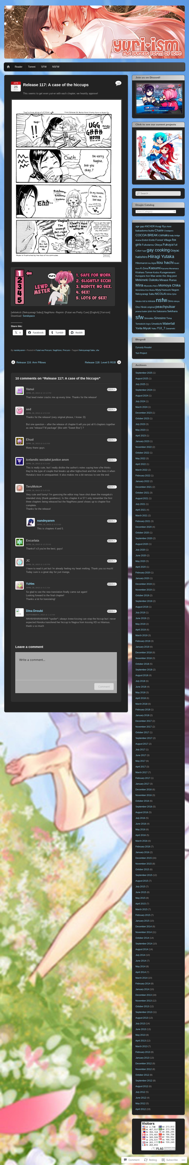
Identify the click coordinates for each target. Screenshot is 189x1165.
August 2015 (141, 881)
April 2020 (140, 567)
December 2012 (143, 1063)
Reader (18, 66)
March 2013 (141, 1046)
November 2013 (143, 1000)
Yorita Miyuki (143, 328)
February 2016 (142, 846)
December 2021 (143, 487)
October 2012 (142, 1075)
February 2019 (142, 641)
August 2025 (141, 378)
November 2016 (143, 795)
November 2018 (143, 658)
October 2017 (142, 732)
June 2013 (140, 1029)
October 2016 (142, 801)
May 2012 (140, 1103)
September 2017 (143, 738)
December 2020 (143, 527)
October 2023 (142, 418)
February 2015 (142, 915)
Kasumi (155, 268)
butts (151, 230)
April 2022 (140, 464)
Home (8, 67)
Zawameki (170, 328)
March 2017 (141, 772)
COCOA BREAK (146, 235)
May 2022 (140, 458)
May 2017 (140, 761)
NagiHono (57, 350)
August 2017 (141, 744)
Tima (169, 318)
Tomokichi (140, 324)
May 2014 (140, 966)
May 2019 (140, 624)
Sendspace (29, 315)
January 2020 (142, 578)
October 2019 (142, 595)
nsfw (161, 300)
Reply (112, 390)
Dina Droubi (34, 610)
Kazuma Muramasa (170, 268)
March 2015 (141, 909)
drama (138, 240)
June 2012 (140, 1098)
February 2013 (142, 1052)
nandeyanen (19, 350)
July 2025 (140, 384)
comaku (163, 235)
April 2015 (140, 903)
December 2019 (143, 584)
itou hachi (165, 262)
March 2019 (141, 635)
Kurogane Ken (142, 276)
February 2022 (142, 475)
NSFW (55, 66)
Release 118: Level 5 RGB (100, 362)
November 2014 (143, 932)
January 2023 (142, 441)
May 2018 (140, 692)
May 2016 (140, 829)
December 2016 (143, 789)
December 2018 (143, 652)
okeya (176, 301)
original (151, 307)
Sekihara (172, 311)
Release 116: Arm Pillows (31, 362)
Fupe (144, 251)
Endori (145, 240)
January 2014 (142, 989)
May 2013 (140, 1035)
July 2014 (140, 955)
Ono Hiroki (141, 307)
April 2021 (140, 510)
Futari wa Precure (44, 350)
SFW (44, 66)
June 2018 (140, 687)
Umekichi (156, 323)
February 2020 (142, 572)
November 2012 (143, 1069)
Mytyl (158, 289)
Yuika (154, 328)
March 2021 (141, 515)
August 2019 (141, 607)
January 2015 (142, 921)
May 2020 (140, 561)
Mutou (152, 290)
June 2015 (140, 892)
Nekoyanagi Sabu (87, 350)
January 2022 (142, 481)
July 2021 (140, 504)
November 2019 (143, 589)
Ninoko (138, 301)
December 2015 (143, 858)
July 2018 (140, 681)
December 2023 (143, 413)
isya (153, 262)
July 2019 (140, 612)
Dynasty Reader (143, 347)
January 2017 (142, 784)
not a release (148, 301)
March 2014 (141, 978)
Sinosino (160, 318)
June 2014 (140, 961)
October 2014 (142, 938)
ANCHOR (150, 226)
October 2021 (142, 492)
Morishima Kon (142, 290)
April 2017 (140, 766)
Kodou (156, 272)
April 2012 (140, 1109)
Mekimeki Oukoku (147, 280)
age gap (139, 226)
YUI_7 (161, 328)
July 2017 (140, 749)
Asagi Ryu (160, 226)
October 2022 (142, 452)
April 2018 (140, 698)
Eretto (152, 240)
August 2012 (141, 1086)
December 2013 (143, 995)
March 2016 (141, 841)
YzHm (30, 583)
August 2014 (141, 949)
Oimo (170, 301)
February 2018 (142, 709)
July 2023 (140, 424)
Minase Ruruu (167, 280)
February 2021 (142, 521)
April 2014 (140, 972)
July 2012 (140, 1092)
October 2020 (142, 532)
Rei (154, 311)
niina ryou (171, 294)
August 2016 (141, 812)
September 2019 (143, 601)
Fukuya (168, 244)
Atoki (169, 226)
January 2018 (142, 715)
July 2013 (140, 1023)
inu (149, 263)
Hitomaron (141, 262)
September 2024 (143, 390)
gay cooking (158, 250)
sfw (97, 350)
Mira (139, 285)
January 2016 (142, 852)
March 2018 (141, 704)
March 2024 (141, 407)
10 (118, 83)
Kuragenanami (167, 272)
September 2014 (143, 943)
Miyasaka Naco (151, 286)
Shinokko (149, 318)
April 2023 (140, 435)
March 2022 (141, 470)
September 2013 (143, 1012)
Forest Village (163, 239)
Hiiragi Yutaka (161, 256)
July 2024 (140, 401)
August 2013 (141, 1018)
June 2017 (140, 755)
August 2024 (141, 395)
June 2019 (140, 618)
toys (148, 324)
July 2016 (140, 818)
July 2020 (140, 550)
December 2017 (143, 721)
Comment (104, 686)
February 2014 (142, 983)
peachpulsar (165, 307)
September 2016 (143, 806)
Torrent (31, 66)
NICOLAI (160, 293)
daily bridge (175, 235)
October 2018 (142, 664)
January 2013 (142, 1058)
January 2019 (142, 647)
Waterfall (169, 323)
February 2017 (142, 778)
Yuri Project (141, 353)
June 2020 (140, 555)
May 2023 (140, 430)
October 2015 (142, 869)
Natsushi (166, 290)
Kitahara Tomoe (143, 272)
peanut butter (141, 311)
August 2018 (141, 675)
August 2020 (141, 544)
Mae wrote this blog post (164, 276)
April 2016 (140, 835)
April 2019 (140, 629)
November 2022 (143, 447)
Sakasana (162, 311)
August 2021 (141, 498)
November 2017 (143, 726)
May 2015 (140, 898)
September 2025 (143, 373)
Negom (175, 290)
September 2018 (143, 669)
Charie (159, 230)
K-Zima (144, 268)
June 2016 (140, 824)
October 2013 (142, 1006)
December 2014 (143, 926)
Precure (66, 350)
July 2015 (140, 886)
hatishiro (141, 257)
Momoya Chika (169, 285)
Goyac (174, 250)
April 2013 (140, 1040)
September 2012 (143, 1080)
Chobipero (168, 231)
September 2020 (143, 538)
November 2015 (143, 863)
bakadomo (141, 230)
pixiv (150, 311)
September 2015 (143, 875)
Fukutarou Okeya (152, 244)
